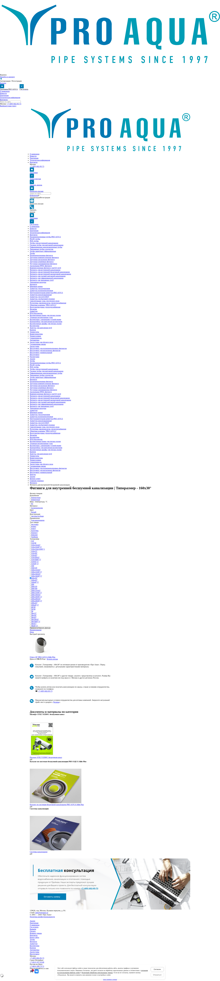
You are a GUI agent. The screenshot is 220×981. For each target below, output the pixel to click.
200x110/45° (36, 591)
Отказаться (157, 975)
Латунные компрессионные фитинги (44, 257)
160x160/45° (36, 574)
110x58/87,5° (36, 560)
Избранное (34, 195)
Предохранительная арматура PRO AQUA (46, 293)
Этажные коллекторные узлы (41, 317)
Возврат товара (36, 933)
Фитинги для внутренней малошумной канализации (50, 274)
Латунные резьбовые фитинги (42, 262)
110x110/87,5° (36, 547)
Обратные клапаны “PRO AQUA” (43, 305)
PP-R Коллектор (36, 313)
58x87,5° (34, 626)
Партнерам (4, 95)
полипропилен (37, 508)
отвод (33, 529)
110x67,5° (35, 562)
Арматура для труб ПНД (39, 297)
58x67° (34, 624)
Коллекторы (34, 326)
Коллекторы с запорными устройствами (45, 319)
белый (33, 512)
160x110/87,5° (36, 572)
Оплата (33, 931)
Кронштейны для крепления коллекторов (46, 322)
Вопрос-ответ (35, 479)
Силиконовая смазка (38, 344)
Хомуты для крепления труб (41, 328)
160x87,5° (35, 582)
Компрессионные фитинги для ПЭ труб (45, 268)
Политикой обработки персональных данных (97, 973)
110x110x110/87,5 (38, 549)
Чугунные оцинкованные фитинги (43, 264)
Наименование (35, 630)
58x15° (34, 613)
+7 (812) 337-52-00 (37, 962)
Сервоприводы (36, 338)
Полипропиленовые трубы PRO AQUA (45, 237)
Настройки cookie (110, 979)
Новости (3, 93)
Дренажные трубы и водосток (41, 249)
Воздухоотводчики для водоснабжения (45, 307)
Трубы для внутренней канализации (44, 243)
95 (32, 504)
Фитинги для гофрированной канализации (46, 278)
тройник (34, 537)
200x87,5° (35, 605)
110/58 (33, 543)
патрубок (34, 531)
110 (32, 541)
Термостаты (34, 332)
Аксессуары (34, 346)
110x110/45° (35, 545)
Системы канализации (38, 852)
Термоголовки (35, 336)
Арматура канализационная (41, 295)
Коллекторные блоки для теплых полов (45, 315)
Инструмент (34, 355)
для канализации (37, 520)
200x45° (34, 603)
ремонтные (35, 500)
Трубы (32, 253)
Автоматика (34, 340)
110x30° (34, 553)
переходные (36, 498)
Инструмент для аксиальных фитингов (45, 350)
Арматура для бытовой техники (42, 299)
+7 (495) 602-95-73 (14, 104)
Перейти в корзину (7, 77)
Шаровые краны (36, 286)
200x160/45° (36, 595)
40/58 (33, 607)
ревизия (34, 535)
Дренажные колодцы (38, 282)
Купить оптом (52, 659)
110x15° (34, 551)
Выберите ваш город (8, 106)
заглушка (34, 524)
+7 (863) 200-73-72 (37, 966)
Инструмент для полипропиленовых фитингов (48, 348)
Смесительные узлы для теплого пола (44, 301)
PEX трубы (34, 241)
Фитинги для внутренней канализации (45, 270)
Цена (32, 632)
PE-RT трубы (35, 239)
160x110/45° (36, 570)
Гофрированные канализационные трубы (46, 247)
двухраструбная (37, 516)
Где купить (34, 927)
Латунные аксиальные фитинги (42, 260)
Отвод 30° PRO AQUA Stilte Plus (42, 657)
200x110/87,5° (36, 593)
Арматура (33, 311)
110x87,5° (35, 564)
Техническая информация (10, 98)
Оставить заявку (52, 896)
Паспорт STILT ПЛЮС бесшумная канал (46, 757)
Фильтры (33, 309)
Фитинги (33, 284)
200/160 (34, 588)
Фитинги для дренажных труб (42, 280)
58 (32, 611)
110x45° (34, 555)
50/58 (33, 609)
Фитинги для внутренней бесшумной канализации (50, 272)
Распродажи (34, 357)
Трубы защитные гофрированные (43, 251)
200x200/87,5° (36, 601)
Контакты (4, 100)
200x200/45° (36, 599)
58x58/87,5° (35, 622)
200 (32, 584)
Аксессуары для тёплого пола (41, 342)
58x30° (34, 615)
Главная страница (37, 481)
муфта (33, 526)
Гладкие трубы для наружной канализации (46, 245)
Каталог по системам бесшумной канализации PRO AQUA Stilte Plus (57, 805)
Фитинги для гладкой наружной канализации (48, 276)
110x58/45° (35, 557)
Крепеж (33, 330)
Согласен (157, 969)
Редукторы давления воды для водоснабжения (48, 303)
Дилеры (56, 702)
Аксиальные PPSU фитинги (41, 266)
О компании (5, 91)
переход (34, 533)
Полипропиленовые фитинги (41, 255)
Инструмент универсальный (41, 353)
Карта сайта (34, 937)
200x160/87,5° (36, 597)
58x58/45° (35, 619)
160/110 (34, 568)
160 (32, 566)
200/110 (34, 586)
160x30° (34, 578)
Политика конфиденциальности (42, 917)
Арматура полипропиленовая (41, 291)
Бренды (33, 474)
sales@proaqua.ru (41, 913)
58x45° (34, 617)
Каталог (3, 83)
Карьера (33, 929)
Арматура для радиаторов (40, 288)
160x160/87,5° (36, 576)
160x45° (34, 580)
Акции (32, 359)
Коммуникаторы (36, 334)
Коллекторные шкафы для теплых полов (46, 324)
